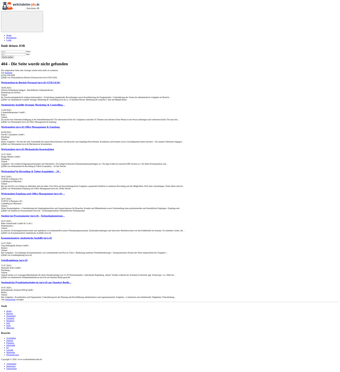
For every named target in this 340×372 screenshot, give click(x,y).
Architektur (11, 338)
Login (8, 40)
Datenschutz (11, 368)
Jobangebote (10, 299)
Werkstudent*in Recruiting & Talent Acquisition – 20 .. (31, 171)
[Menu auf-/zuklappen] (22, 21)
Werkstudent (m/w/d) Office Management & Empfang (30, 127)
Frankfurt (10, 318)
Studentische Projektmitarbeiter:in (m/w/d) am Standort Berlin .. (36, 282)
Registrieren (11, 38)
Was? (28, 51)
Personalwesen (12, 355)
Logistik (9, 350)
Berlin (9, 311)
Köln (8, 325)
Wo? (28, 54)
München (10, 328)
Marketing (10, 352)
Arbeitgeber (11, 364)
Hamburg (10, 321)
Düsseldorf (11, 316)
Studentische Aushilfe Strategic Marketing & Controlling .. (33, 104)
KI (7, 348)
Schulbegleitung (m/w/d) (14, 260)
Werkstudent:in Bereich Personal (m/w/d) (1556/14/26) (30, 82)
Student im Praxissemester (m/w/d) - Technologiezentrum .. (33, 215)
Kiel (8, 323)
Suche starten (7, 57)
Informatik (10, 345)
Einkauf (9, 340)
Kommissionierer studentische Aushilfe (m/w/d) (26, 238)
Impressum (11, 366)
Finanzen (10, 343)
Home (9, 35)
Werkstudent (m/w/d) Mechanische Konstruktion (27, 149)
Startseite (8, 73)
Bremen (9, 313)
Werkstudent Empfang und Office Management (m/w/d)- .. (33, 193)
